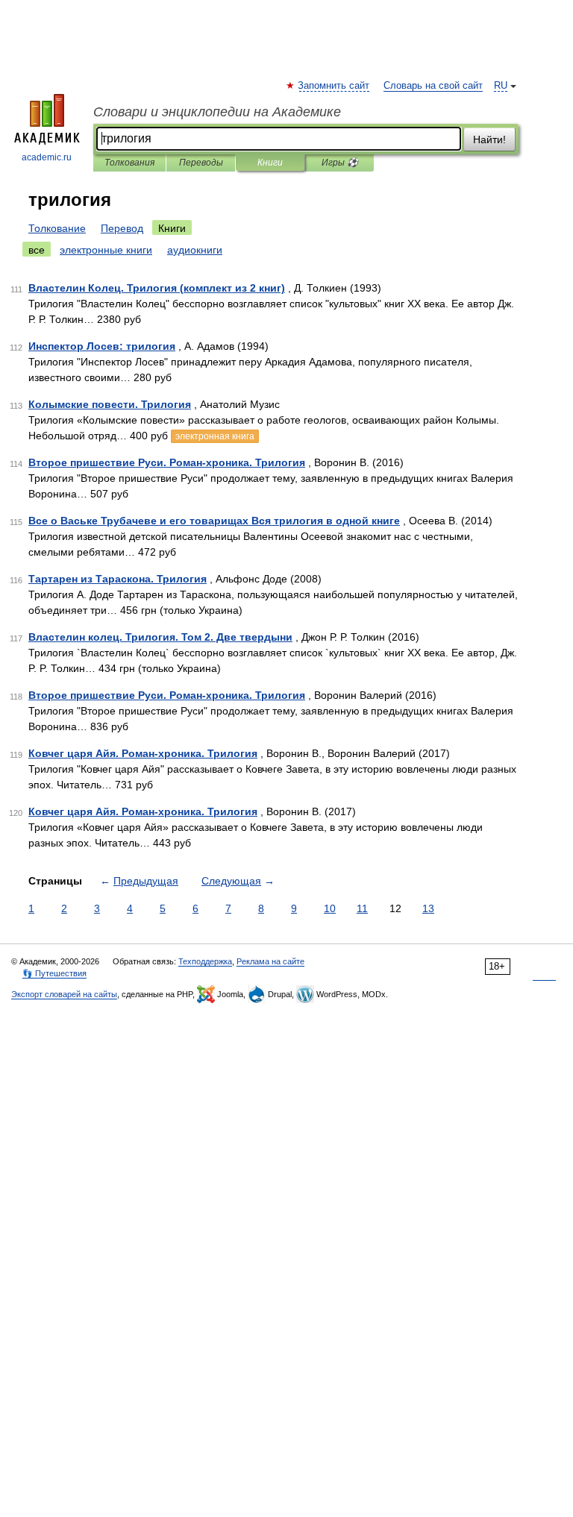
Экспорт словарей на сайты (64, 994)
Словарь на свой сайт (433, 86)
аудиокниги (194, 250)
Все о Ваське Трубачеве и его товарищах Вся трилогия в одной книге (214, 521)
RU (500, 86)
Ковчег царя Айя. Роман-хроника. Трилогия (142, 753)
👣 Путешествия (54, 973)
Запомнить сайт (334, 86)
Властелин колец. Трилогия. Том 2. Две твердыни (160, 637)
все (36, 250)
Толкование (57, 228)
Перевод (122, 228)
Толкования (129, 162)
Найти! (489, 139)
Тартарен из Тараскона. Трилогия (117, 579)
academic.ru (47, 157)
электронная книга (214, 436)
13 (428, 908)
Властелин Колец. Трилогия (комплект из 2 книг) (156, 288)
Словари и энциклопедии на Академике (217, 111)
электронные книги (106, 250)
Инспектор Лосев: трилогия (101, 346)
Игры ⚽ (340, 162)
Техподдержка (205, 961)
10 (330, 908)
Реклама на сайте (270, 961)
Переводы (201, 162)
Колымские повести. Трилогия (109, 404)
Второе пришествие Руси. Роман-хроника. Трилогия (166, 462)
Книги (270, 162)
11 (362, 908)
